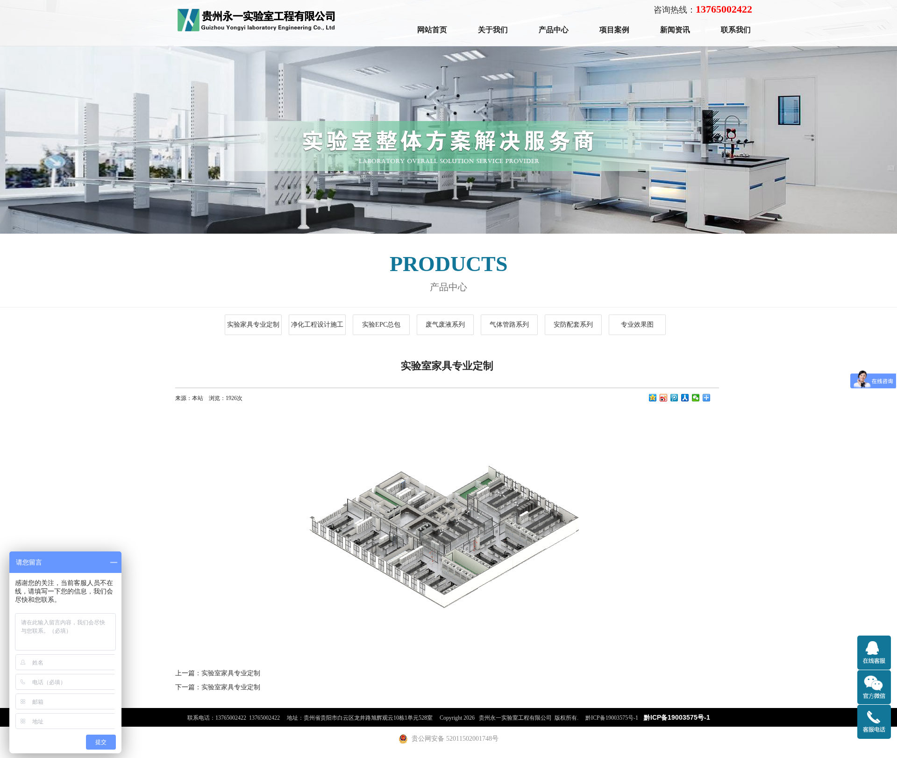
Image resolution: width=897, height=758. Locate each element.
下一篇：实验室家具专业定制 (217, 687)
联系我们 (736, 30)
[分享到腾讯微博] (674, 397)
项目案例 (614, 30)
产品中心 (554, 30)
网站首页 (432, 30)
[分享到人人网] (685, 397)
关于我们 (493, 30)
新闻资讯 (675, 30)
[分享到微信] (696, 397)
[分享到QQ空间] (653, 397)
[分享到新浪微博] (664, 397)
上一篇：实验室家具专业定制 (217, 673)
